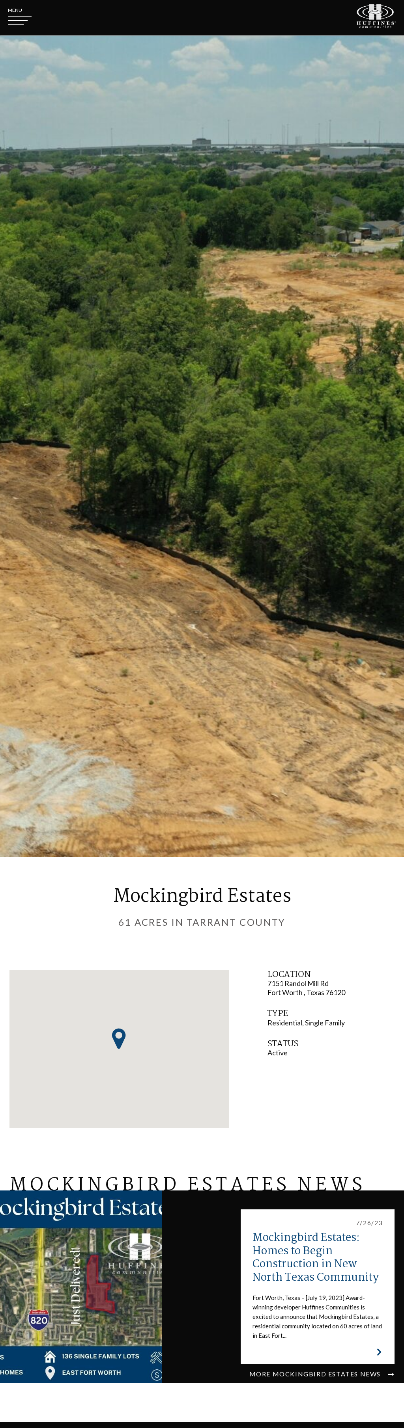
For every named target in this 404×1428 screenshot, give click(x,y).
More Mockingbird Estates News (316, 1374)
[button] (119, 1038)
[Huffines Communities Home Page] (376, 16)
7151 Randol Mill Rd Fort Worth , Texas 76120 (306, 987)
